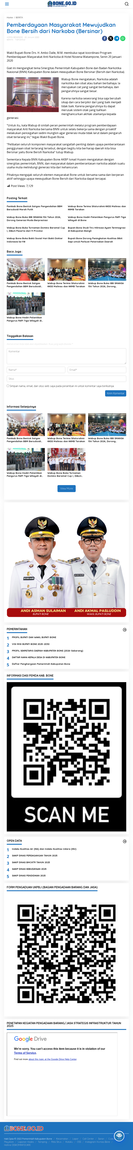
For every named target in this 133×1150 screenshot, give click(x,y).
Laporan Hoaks (26, 1141)
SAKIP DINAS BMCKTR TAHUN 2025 (31, 862)
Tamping (42, 1141)
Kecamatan (62, 1138)
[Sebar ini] (104, 38)
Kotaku (69, 1141)
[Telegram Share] (116, 38)
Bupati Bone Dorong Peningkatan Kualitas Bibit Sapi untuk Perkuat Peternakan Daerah (95, 240)
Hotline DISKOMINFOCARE (17, 1145)
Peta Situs (56, 1141)
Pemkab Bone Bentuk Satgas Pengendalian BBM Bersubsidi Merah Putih (34, 208)
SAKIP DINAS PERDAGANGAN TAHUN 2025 (34, 855)
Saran (101, 1138)
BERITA (10, 39)
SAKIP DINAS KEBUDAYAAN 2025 (29, 869)
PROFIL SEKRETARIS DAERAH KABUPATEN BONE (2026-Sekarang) (47, 650)
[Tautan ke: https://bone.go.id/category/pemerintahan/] (125, 630)
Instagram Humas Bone (97, 1141)
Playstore (9, 1141)
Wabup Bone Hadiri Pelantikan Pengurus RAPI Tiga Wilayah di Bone (97, 219)
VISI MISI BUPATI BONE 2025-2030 (31, 644)
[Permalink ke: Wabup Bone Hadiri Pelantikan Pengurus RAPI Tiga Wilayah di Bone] (26, 303)
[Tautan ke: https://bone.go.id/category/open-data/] (125, 841)
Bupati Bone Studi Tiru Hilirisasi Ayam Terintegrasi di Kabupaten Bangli (96, 229)
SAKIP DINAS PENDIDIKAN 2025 (29, 875)
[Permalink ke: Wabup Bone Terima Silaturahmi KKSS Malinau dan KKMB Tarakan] (66, 269)
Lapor (75, 1138)
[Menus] (7, 4)
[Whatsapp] (122, 38)
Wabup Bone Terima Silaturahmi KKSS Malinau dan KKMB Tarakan (97, 208)
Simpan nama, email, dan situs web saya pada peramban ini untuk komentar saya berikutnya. (62, 386)
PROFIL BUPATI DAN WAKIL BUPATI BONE (34, 637)
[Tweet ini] (110, 38)
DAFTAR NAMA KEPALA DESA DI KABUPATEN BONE (38, 657)
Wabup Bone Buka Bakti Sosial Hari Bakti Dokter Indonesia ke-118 (35, 240)
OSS (79, 1141)
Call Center (88, 1138)
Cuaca (111, 1138)
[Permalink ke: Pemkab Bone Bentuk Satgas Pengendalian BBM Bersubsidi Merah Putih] (26, 269)
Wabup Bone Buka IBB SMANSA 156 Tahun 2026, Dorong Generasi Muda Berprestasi (34, 219)
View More (66, 488)
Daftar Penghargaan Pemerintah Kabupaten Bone (41, 663)
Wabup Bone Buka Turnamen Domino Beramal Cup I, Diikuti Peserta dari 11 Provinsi (36, 229)
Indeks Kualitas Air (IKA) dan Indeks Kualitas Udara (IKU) (44, 848)
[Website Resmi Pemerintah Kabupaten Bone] (67, 3)
